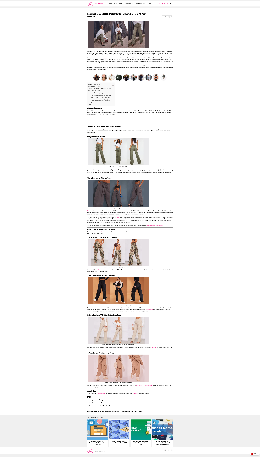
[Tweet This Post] (165, 16)
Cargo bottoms (149, 309)
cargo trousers (101, 232)
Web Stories (115, 449)
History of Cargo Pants (94, 86)
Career (144, 3)
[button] (130, 400)
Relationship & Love (128, 3)
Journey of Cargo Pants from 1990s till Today (99, 88)
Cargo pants (90, 210)
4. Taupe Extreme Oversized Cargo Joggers (100, 100)
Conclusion (91, 102)
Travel (149, 3)
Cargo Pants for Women (94, 90)
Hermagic (135, 393)
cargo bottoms (99, 269)
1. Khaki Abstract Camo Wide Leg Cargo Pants (100, 95)
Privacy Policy (110, 449)
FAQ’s (89, 104)
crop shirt (154, 347)
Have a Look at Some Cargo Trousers (97, 94)
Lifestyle (120, 3)
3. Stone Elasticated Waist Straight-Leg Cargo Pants (102, 99)
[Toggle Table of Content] (112, 84)
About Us (120, 449)
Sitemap (134, 449)
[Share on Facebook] (163, 16)
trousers (105, 58)
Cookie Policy (103, 449)
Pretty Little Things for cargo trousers (155, 225)
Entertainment (138, 3)
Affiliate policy (97, 449)
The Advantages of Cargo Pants (96, 92)
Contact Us (125, 449)
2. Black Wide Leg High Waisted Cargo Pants (100, 97)
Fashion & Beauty (113, 3)
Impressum (130, 449)
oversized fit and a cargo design (144, 385)
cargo (118, 217)
